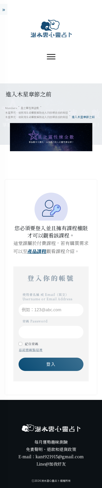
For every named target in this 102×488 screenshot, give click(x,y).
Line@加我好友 (51, 464)
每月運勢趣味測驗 (51, 442)
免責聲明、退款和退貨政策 (51, 449)
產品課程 (36, 251)
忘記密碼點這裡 (31, 349)
